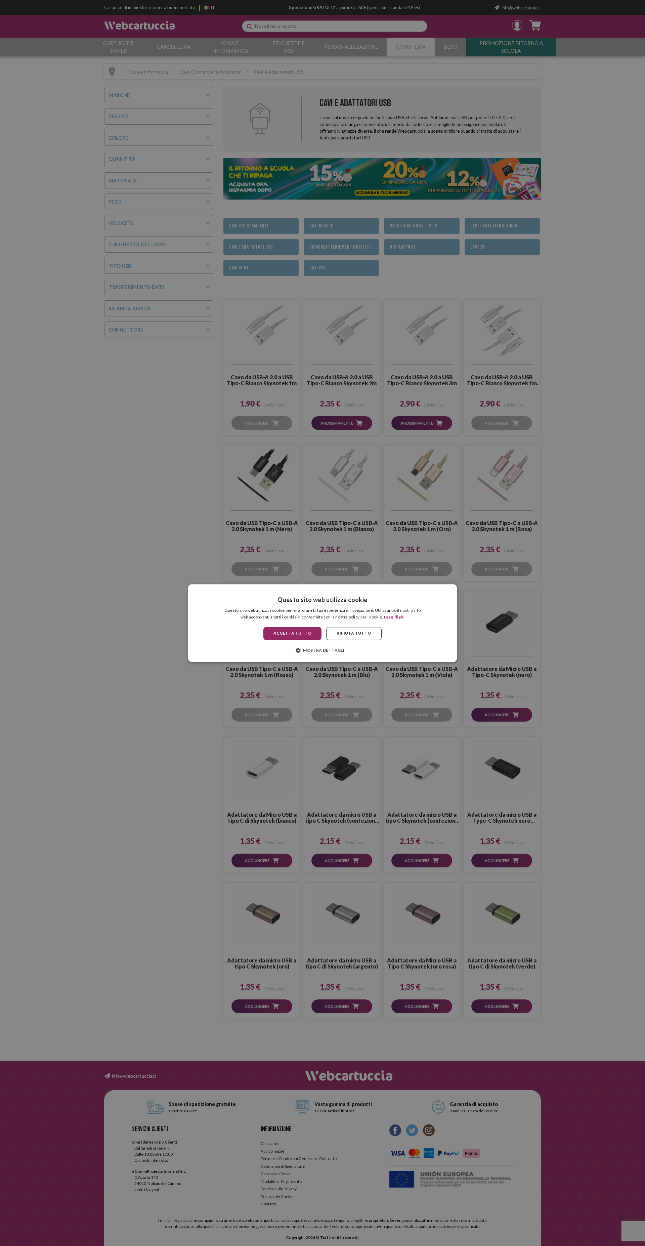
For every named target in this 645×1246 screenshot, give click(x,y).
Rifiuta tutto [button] (354, 633)
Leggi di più (394, 616)
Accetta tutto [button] (292, 633)
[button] (322, 650)
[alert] (322, 623)
